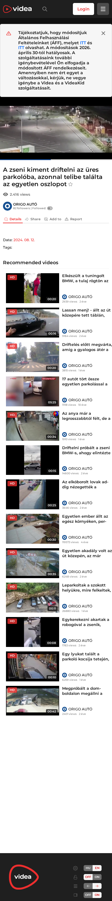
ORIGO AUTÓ (25, 204)
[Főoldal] (17, 9)
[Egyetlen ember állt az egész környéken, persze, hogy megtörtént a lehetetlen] (32, 529)
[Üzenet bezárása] (103, 33)
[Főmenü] (103, 9)
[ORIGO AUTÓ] (7, 206)
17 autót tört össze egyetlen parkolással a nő (85, 383)
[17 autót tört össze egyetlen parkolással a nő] (32, 391)
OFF (88, 895)
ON (97, 877)
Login (83, 9)
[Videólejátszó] (56, 128)
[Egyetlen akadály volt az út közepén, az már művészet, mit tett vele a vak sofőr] (32, 563)
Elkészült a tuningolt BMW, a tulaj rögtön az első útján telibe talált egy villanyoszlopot (85, 283)
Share (35, 219)
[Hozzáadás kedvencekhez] (70, 184)
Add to (55, 219)
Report (76, 219)
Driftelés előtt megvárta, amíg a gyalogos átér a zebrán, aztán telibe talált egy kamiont (87, 352)
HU (88, 868)
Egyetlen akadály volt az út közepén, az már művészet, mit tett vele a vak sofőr (87, 558)
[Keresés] (44, 9)
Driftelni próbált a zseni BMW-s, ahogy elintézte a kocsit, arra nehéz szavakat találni (86, 455)
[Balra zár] (88, 886)
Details (16, 219)
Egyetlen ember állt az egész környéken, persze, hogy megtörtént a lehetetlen (85, 524)
